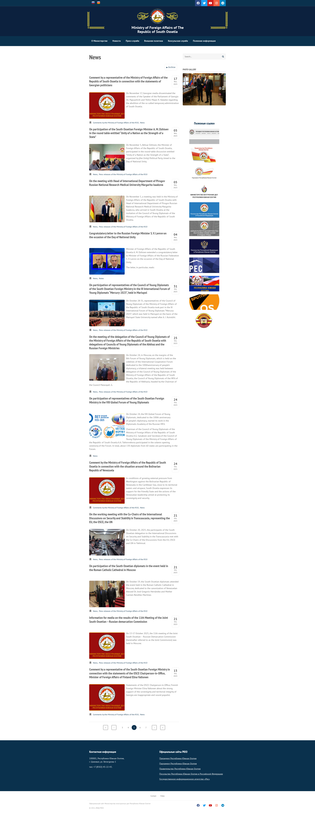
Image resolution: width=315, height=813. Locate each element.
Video (162, 796)
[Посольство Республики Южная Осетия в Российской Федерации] (204, 210)
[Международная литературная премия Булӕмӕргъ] (204, 320)
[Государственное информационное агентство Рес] (204, 265)
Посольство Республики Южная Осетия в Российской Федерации (191, 773)
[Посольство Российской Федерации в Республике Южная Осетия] (204, 247)
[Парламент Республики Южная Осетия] (204, 173)
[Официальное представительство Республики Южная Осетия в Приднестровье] (204, 228)
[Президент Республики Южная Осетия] (204, 136)
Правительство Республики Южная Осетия (180, 768)
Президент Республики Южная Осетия (178, 758)
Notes (101, 278)
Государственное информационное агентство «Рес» (184, 779)
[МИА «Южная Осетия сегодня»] (204, 283)
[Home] (157, 16)
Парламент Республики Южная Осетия (178, 763)
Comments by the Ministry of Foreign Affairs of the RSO (116, 122)
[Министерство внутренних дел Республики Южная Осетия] (204, 191)
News (142, 122)
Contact (153, 796)
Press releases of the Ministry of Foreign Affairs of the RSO (123, 174)
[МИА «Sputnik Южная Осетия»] (204, 302)
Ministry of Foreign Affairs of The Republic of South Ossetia (158, 29)
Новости (116, 40)
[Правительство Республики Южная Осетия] (204, 154)
